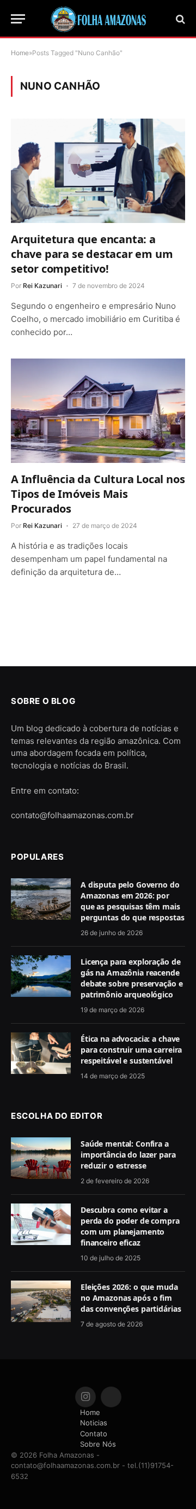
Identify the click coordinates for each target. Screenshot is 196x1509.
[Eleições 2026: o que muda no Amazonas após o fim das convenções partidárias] (41, 1301)
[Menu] (18, 19)
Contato (93, 1433)
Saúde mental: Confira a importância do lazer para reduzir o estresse (128, 1154)
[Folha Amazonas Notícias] (98, 19)
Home (90, 1412)
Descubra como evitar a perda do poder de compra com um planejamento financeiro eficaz (130, 1226)
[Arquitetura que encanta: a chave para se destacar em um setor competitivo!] (98, 170)
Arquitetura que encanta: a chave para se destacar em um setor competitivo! (92, 254)
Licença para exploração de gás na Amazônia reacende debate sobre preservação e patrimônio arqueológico (131, 978)
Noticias (93, 1422)
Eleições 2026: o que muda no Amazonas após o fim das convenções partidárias (131, 1298)
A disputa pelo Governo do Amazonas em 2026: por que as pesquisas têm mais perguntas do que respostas (132, 901)
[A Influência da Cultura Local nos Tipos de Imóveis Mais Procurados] (98, 410)
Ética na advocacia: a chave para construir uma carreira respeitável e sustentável (131, 1050)
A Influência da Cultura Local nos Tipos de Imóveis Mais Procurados (98, 494)
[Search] (179, 19)
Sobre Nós (98, 1444)
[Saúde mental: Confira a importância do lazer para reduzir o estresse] (41, 1158)
